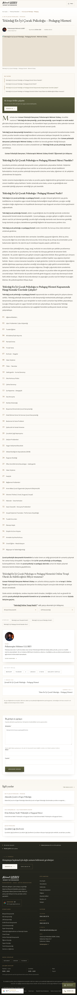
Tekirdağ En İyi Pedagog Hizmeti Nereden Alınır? (16, 624)
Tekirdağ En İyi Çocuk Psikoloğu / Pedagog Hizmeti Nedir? (21, 84)
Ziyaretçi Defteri (44, 896)
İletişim (42, 902)
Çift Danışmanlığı (57, 610)
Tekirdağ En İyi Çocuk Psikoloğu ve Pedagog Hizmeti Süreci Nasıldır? (24, 80)
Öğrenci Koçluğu (6, 940)
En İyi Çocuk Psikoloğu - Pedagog (30, 12)
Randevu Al (10, 108)
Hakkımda (42, 887)
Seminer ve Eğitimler (8, 949)
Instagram (7, 960)
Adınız (7, 749)
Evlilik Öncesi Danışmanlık (9, 923)
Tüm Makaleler (69, 787)
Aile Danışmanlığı (7, 917)
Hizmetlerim (43, 884)
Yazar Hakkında (11, 658)
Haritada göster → (44, 944)
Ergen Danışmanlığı (7, 928)
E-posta (41, 672)
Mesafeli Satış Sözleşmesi (42, 991)
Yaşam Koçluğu (6, 943)
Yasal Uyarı (31, 991)
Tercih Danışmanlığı (7, 946)
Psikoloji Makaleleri (14, 12)
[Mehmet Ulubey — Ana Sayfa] (9, 4)
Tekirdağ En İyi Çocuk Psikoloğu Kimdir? (42, 620)
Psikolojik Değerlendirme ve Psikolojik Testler (15, 931)
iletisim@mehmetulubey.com (48, 930)
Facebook (19, 672)
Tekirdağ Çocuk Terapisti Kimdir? (20, 620)
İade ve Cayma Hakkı (56, 991)
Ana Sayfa (5, 12)
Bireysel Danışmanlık (20, 610)
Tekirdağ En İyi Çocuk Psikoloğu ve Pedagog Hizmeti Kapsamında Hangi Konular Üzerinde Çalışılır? (32, 88)
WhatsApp (9, 672)
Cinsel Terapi (5, 934)
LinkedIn (32, 672)
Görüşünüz (8, 726)
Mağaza (42, 893)
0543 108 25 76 (25, 866)
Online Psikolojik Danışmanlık (10, 937)
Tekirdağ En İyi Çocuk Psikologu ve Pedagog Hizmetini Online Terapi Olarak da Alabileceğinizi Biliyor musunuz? (35, 91)
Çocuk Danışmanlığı (7, 926)
